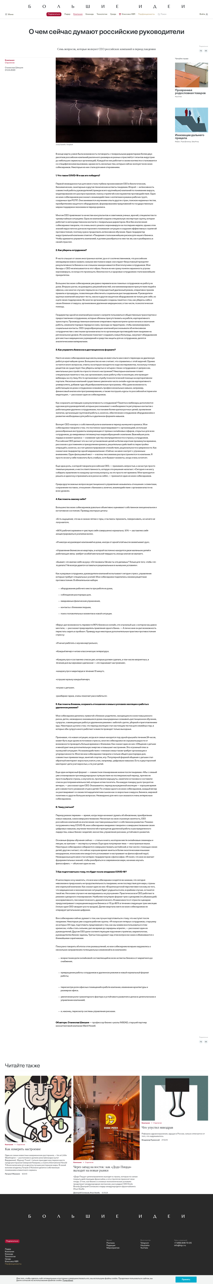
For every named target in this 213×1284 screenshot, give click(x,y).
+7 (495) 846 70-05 (183, 1243)
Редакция (110, 1246)
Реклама (110, 1243)
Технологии (102, 14)
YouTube (144, 1248)
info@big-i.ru (180, 1246)
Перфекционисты (146, 14)
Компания (78, 14)
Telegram (144, 1243)
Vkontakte (145, 1246)
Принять (186, 1279)
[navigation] (100, 14)
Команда (90, 14)
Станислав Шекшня (14, 68)
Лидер (67, 14)
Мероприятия (112, 1248)
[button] (162, 14)
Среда (113, 14)
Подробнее (67, 1281)
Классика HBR (128, 14)
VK (206, 51)
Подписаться (54, 14)
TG (201, 51)
